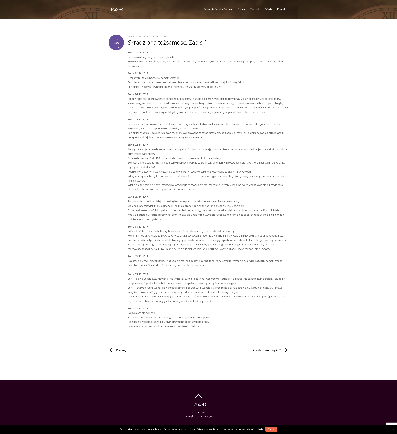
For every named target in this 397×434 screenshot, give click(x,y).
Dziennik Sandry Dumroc (218, 9)
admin (132, 36)
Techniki (255, 9)
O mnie (241, 9)
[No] (393, 429)
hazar (197, 412)
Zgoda (271, 429)
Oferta (268, 9)
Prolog (121, 350)
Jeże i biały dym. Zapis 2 (264, 350)
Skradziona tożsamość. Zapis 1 (167, 42)
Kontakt (281, 9)
